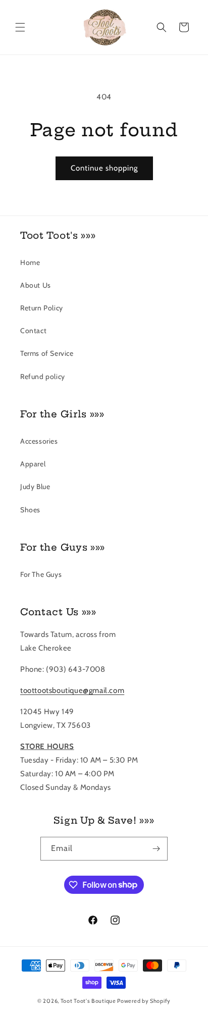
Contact (33, 330)
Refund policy (42, 376)
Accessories (39, 441)
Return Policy (41, 307)
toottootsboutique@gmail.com (72, 690)
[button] (20, 27)
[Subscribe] (156, 849)
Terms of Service (47, 353)
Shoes (30, 509)
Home (30, 262)
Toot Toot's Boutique (88, 1000)
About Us (35, 285)
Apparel (32, 463)
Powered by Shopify (144, 1000)
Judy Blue (35, 486)
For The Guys (41, 574)
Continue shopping (104, 168)
